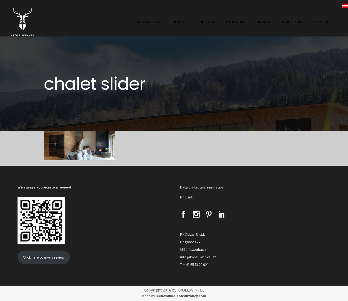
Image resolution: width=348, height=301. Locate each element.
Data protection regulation (202, 187)
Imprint (186, 197)
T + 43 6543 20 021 (194, 264)
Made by (174, 295)
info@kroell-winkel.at (198, 257)
